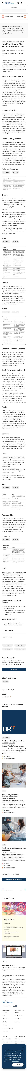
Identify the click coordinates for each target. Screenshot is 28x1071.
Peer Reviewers (18, 1015)
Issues (3, 1015)
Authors (17, 1012)
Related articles (6, 696)
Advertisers (17, 1021)
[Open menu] (2, 2)
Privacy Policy (15, 1061)
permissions (5, 993)
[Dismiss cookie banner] (23, 1047)
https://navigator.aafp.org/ (15, 100)
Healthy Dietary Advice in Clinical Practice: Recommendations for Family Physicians (13, 927)
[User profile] (21, 2)
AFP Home (4, 1012)
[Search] (24, 2)
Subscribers (18, 1018)
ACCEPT (18, 1064)
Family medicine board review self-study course (13, 742)
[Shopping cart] (18, 2)
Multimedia (4, 1031)
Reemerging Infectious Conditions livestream (10, 795)
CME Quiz (4, 1024)
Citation (4, 694)
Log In (3, 637)
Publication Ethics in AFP (20, 1042)
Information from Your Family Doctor (13, 41)
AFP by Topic (5, 1018)
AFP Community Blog (7, 1028)
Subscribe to (8, 965)
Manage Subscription (7, 1042)
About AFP (17, 1039)
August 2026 (9, 919)
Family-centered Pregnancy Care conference (14, 849)
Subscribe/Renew (6, 1039)
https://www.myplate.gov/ (14, 624)
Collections (4, 1021)
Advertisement (14, 7)
